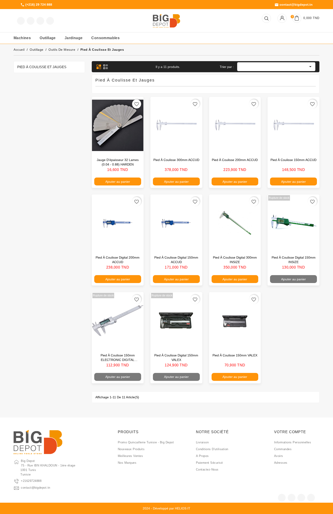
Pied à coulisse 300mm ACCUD (176, 160)
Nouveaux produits (131, 449)
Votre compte (290, 432)
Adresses (280, 462)
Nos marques (127, 462)
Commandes (283, 449)
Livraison (202, 442)
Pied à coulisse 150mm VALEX (234, 355)
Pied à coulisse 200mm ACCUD (235, 160)
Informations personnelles (292, 442)
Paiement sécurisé (209, 462)
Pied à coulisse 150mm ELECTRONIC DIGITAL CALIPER (118, 359)
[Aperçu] (135, 148)
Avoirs (278, 456)
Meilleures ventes (130, 456)
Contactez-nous (207, 469)
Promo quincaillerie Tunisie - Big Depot (146, 442)
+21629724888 (31, 481)
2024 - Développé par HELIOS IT (166, 508)
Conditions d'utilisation (212, 449)
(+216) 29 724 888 (36, 5)
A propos (202, 456)
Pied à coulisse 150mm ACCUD (293, 160)
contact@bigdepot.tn (294, 5)
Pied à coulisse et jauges (41, 67)
